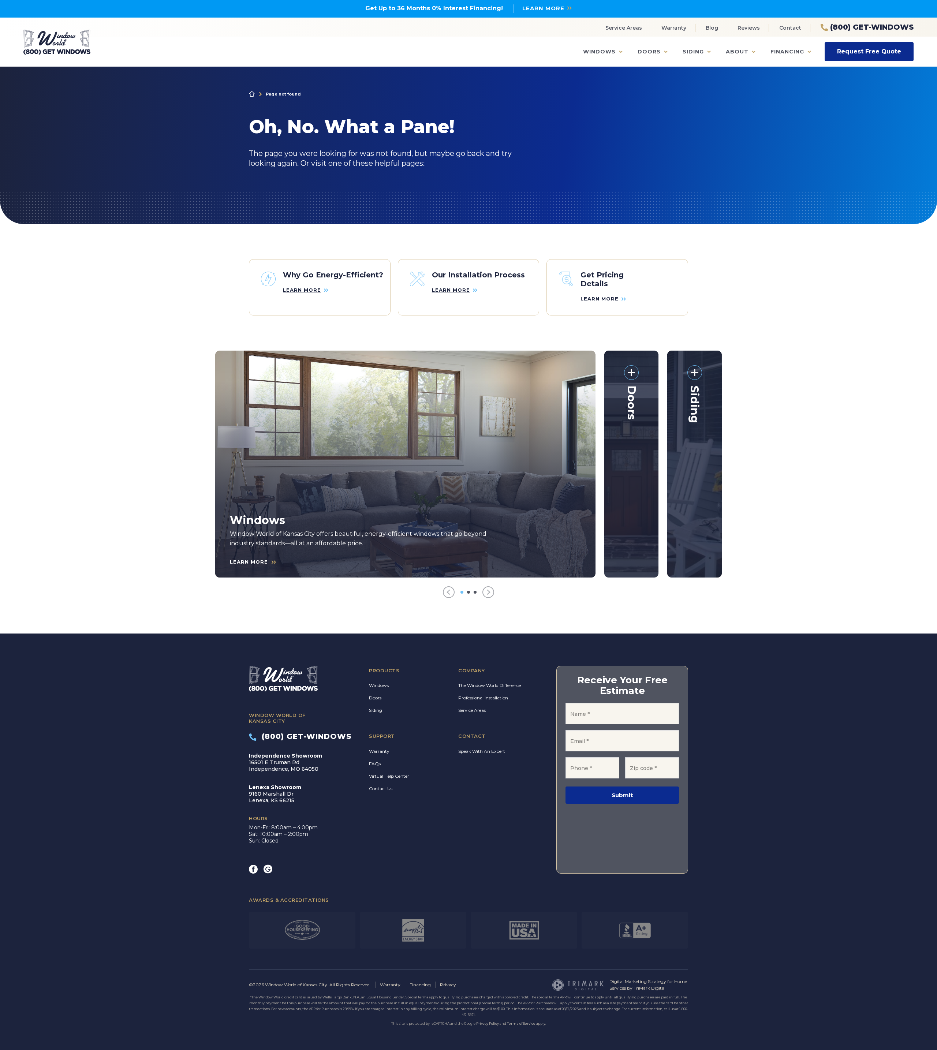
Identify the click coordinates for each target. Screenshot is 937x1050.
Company (471, 670)
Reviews (749, 28)
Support (382, 736)
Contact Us (380, 788)
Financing (787, 51)
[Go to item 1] (461, 592)
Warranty (673, 28)
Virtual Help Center (389, 776)
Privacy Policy (487, 1023)
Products (384, 670)
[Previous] (449, 592)
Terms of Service (521, 1023)
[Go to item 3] (475, 592)
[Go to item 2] (468, 592)
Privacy (448, 984)
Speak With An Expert (481, 751)
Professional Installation (483, 697)
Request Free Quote (869, 51)
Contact (790, 28)
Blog (712, 28)
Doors (649, 51)
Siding (693, 51)
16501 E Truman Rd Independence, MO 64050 (285, 762)
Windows (599, 51)
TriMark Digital (649, 988)
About (737, 51)
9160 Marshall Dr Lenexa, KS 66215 (275, 794)
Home (252, 94)
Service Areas (623, 28)
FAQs (375, 763)
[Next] (488, 592)
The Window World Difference (489, 685)
